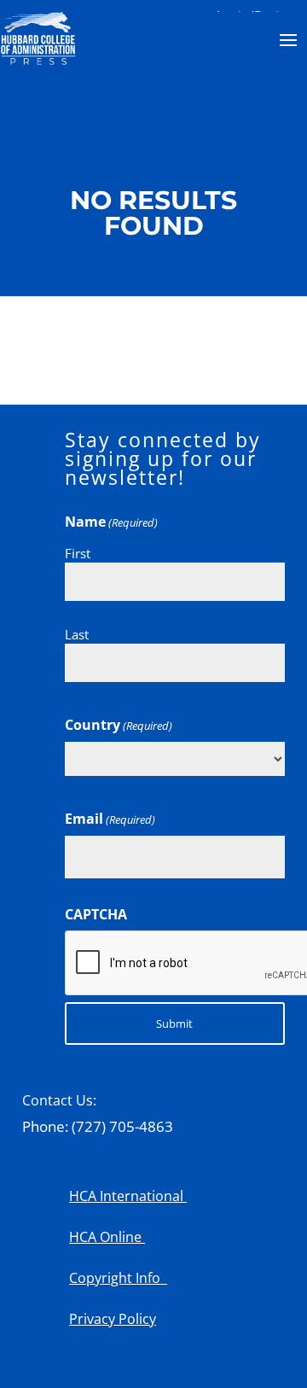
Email (110, 818)
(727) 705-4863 (122, 1126)
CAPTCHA (96, 914)
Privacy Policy (112, 1318)
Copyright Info (118, 1277)
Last (77, 634)
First (77, 553)
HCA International (128, 1196)
